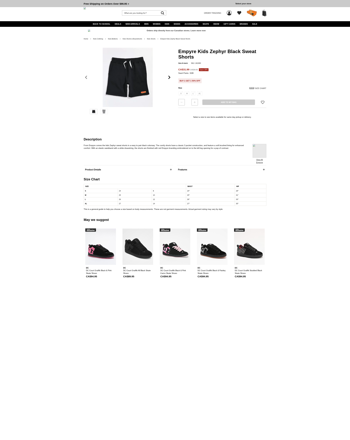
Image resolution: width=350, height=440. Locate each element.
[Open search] (162, 13)
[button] (158, 3)
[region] (128, 82)
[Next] (169, 77)
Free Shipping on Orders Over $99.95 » (106, 3)
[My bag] (264, 13)
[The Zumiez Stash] (252, 13)
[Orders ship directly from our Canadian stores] (175, 31)
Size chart (260, 88)
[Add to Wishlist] (262, 102)
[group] (158, 3)
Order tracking (212, 13)
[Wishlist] (239, 13)
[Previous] (86, 77)
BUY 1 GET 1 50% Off (190, 81)
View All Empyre (259, 161)
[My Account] (229, 11)
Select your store (243, 3)
